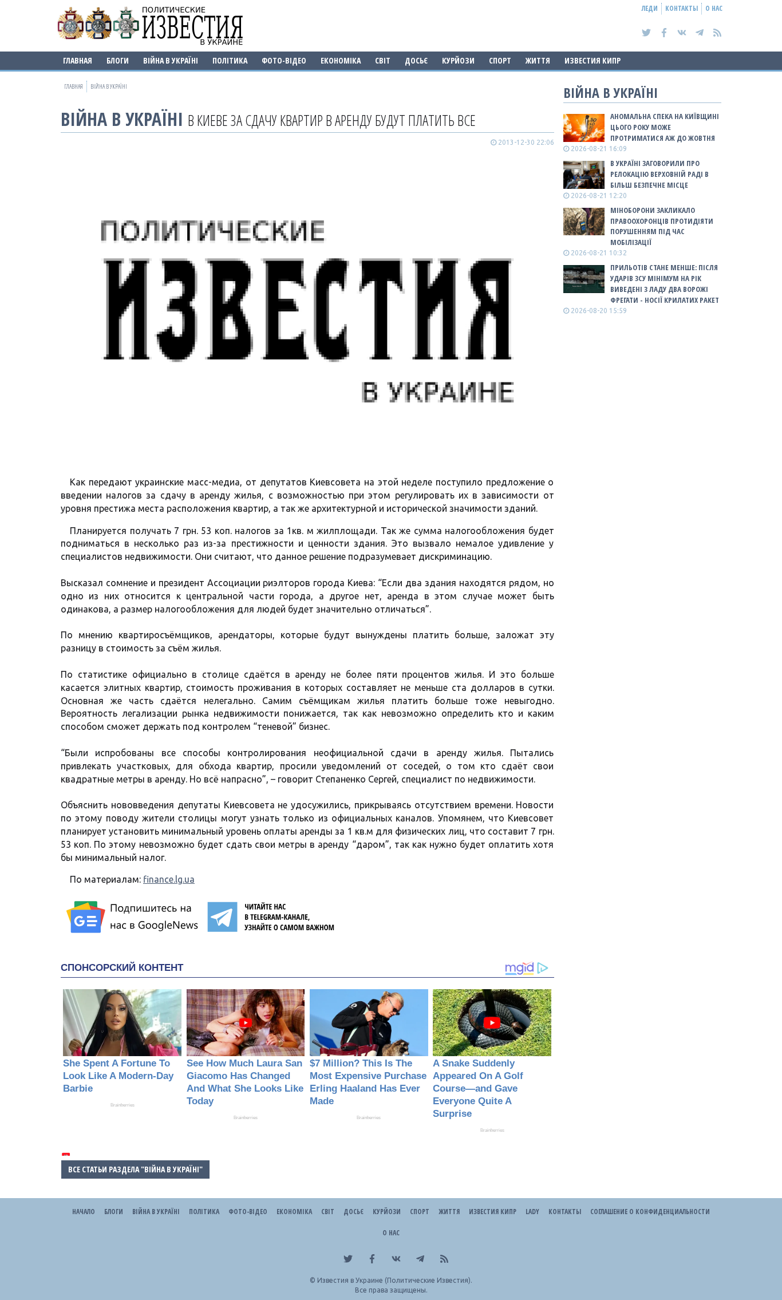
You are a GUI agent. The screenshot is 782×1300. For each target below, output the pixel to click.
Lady (532, 1211)
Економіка (341, 60)
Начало (83, 1211)
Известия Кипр (592, 60)
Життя (538, 60)
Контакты (681, 8)
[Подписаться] (134, 917)
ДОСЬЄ (416, 60)
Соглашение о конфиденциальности (650, 1211)
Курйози (458, 60)
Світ (382, 60)
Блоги (117, 60)
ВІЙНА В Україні (170, 60)
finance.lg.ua (169, 879)
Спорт (500, 60)
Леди (650, 8)
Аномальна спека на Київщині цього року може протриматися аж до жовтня (664, 127)
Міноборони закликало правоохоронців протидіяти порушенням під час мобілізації (661, 226)
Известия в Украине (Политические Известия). (394, 1280)
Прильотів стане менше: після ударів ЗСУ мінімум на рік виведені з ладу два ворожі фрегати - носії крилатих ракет (664, 283)
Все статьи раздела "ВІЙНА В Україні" (135, 1169)
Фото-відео (284, 60)
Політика (229, 60)
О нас (713, 8)
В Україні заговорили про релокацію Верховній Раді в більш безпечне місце (659, 174)
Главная (77, 60)
